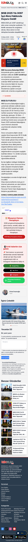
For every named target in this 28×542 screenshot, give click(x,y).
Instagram (15, 275)
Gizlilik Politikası (6, 497)
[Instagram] (10, 529)
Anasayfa (3, 7)
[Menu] (26, 3)
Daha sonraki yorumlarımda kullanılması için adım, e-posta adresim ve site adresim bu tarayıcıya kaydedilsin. (14, 352)
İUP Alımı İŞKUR (18, 516)
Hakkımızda (4, 500)
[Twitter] (6, 529)
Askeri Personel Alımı (12, 7)
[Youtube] (14, 528)
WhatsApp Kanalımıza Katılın (14, 280)
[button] (25, 311)
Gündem (3, 514)
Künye (3, 495)
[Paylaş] (18, 38)
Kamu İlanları (5, 489)
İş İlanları (16, 514)
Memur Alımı (5, 520)
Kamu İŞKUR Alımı (6, 518)
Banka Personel (6, 512)
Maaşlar (16, 518)
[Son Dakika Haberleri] (19, 3)
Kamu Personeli (6, 509)
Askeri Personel (19, 510)
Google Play (15, 265)
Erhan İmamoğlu (14, 291)
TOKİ (15, 522)
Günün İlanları (5, 491)
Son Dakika (4, 487)
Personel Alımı (5, 522)
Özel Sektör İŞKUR (19, 520)
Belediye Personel (19, 509)
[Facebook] (2, 529)
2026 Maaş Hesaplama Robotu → (14, 236)
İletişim (3, 493)
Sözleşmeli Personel (7, 510)
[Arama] (22, 3)
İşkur (2, 516)
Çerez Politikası (6, 498)
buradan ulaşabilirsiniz (14, 373)
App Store (15, 270)
